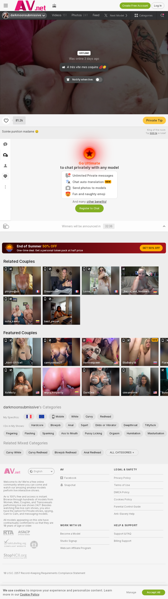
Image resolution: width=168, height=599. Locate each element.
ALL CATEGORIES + (122, 452)
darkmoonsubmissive (21, 407)
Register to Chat (89, 208)
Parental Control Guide (127, 506)
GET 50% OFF (151, 248)
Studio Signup (68, 541)
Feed (96, 15)
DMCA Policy (121, 492)
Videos (59, 15)
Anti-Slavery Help (124, 513)
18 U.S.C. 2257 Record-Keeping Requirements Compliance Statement (44, 573)
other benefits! (97, 201)
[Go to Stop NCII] (15, 556)
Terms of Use (122, 485)
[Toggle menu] (5, 5)
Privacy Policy (122, 478)
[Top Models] (54, 5)
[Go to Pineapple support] (34, 545)
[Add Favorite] (6, 120)
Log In (158, 5)
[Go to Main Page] (30, 5)
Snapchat (70, 485)
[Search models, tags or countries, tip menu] (162, 15)
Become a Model (70, 533)
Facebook (70, 478)
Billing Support (122, 541)
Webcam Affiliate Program (75, 548)
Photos (80, 15)
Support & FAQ (122, 533)
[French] (28, 416)
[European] (41, 416)
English (38, 471)
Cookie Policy (29, 594)
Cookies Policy (123, 499)
